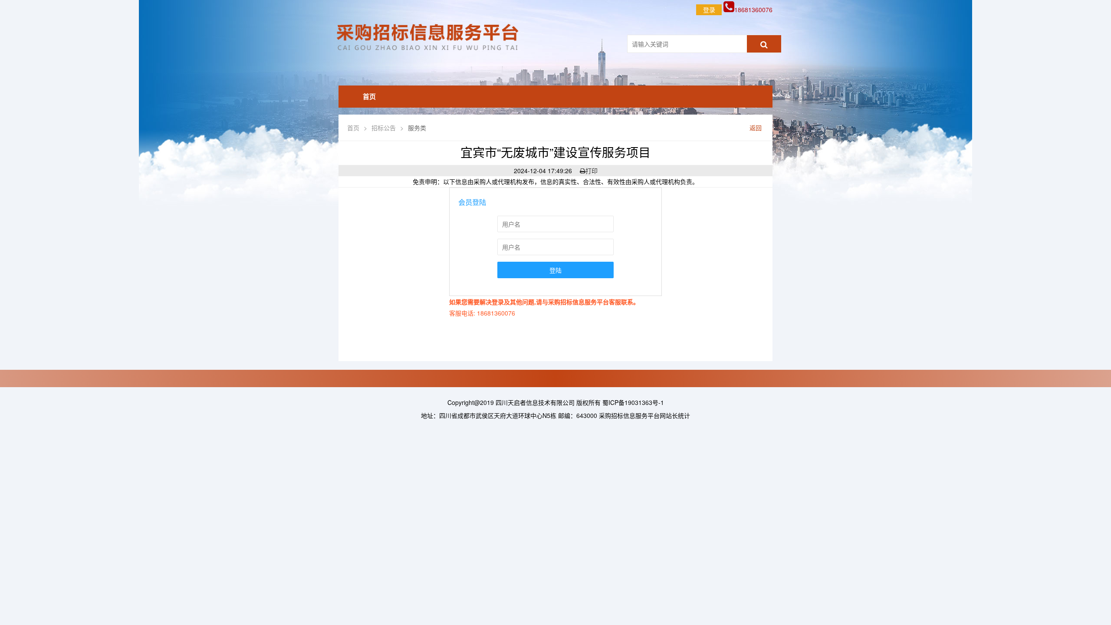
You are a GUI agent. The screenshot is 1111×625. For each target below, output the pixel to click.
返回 (755, 127)
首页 (369, 96)
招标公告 (383, 127)
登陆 (555, 270)
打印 (591, 170)
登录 (709, 9)
